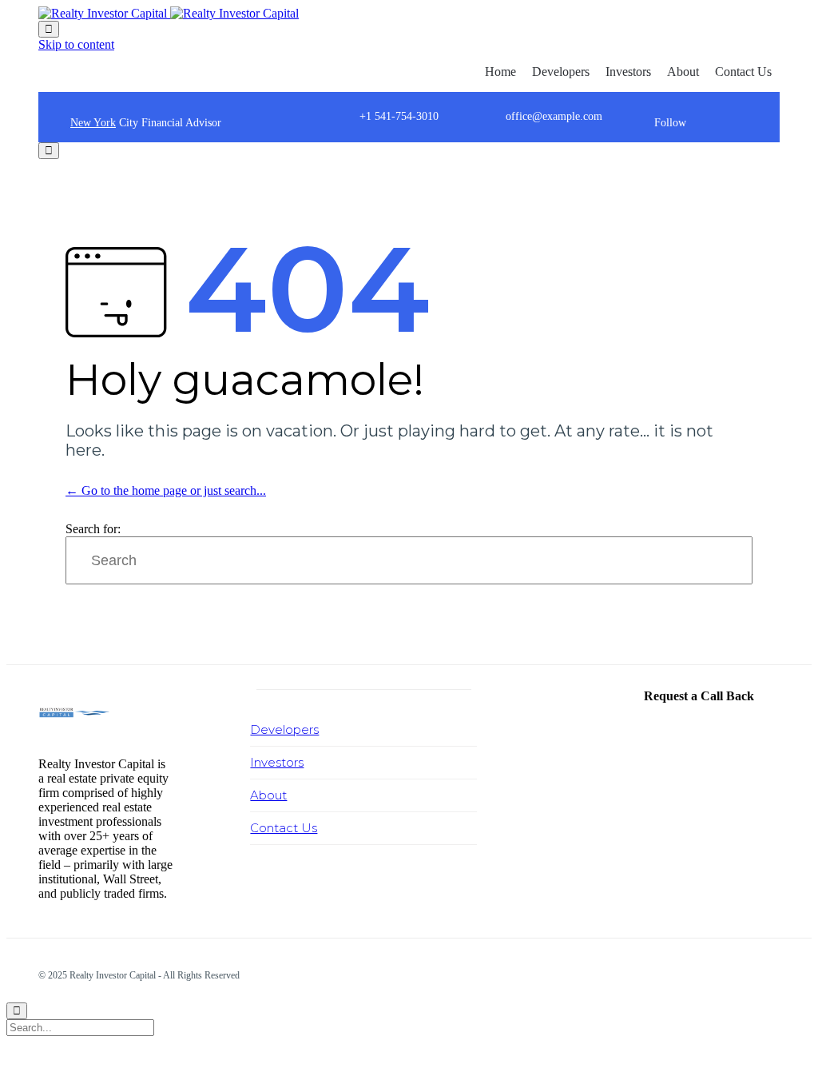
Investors (628, 71)
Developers (561, 71)
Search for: (93, 529)
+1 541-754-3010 (399, 116)
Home (500, 71)
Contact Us (743, 71)
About (683, 71)
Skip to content (76, 44)
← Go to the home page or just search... (166, 490)
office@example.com (554, 116)
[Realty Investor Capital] (168, 13)
